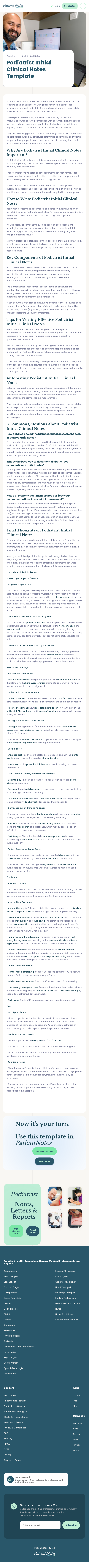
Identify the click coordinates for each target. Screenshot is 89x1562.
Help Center (10, 1395)
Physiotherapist (12, 1335)
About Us (77, 1423)
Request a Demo (12, 1460)
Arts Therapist (11, 1276)
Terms (76, 1450)
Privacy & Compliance (15, 1427)
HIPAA (7, 1444)
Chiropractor (10, 1292)
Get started (70, 6)
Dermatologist (11, 1309)
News (75, 1428)
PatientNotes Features (15, 1400)
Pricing (7, 1454)
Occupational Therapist (67, 1319)
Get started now (45, 1151)
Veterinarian (10, 1373)
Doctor (7, 1319)
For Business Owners (14, 1406)
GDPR (6, 1449)
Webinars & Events (13, 1422)
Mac (75, 1406)
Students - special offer (16, 1417)
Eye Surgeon (61, 1276)
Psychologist (10, 1357)
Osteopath (9, 1325)
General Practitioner (65, 1282)
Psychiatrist (10, 1352)
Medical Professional (65, 1298)
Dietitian (8, 1314)
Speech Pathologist (14, 1368)
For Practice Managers (15, 1411)
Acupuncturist (11, 1271)
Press (75, 1439)
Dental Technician (13, 1298)
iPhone (76, 1395)
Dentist (7, 1303)
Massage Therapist (65, 1292)
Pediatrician (10, 1330)
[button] (83, 6)
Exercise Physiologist (65, 1271)
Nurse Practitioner (64, 1314)
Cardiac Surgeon (12, 1287)
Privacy (76, 1445)
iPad (75, 1400)
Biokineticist (10, 1282)
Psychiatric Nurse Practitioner (19, 1346)
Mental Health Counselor (67, 1303)
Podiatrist (9, 1341)
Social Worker (11, 1362)
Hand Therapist (63, 1287)
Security (8, 1438)
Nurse (58, 1309)
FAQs (6, 1433)
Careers (77, 1434)
